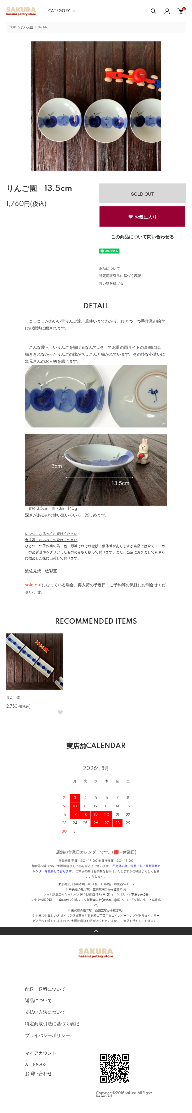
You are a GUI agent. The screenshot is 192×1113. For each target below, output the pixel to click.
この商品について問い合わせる (142, 237)
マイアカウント (40, 1053)
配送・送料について (45, 989)
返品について (109, 269)
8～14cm (44, 27)
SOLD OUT (142, 193)
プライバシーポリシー (47, 1035)
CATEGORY (59, 11)
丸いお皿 (27, 27)
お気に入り (145, 217)
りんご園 (13, 698)
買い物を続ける (111, 283)
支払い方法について (45, 1012)
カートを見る (35, 1063)
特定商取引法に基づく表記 (120, 276)
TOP (12, 27)
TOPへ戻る (96, 931)
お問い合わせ (38, 1073)
